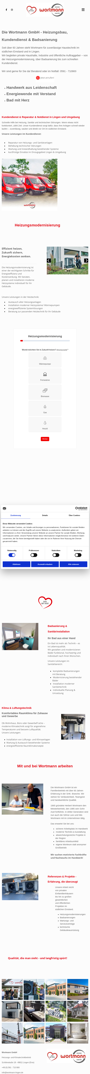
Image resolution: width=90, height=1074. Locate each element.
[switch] (34, 555)
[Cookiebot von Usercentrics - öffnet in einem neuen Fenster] (77, 508)
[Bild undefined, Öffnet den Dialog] (67, 260)
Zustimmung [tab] (15, 515)
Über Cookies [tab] (74, 515)
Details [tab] (45, 515)
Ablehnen (16, 564)
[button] (76, 9)
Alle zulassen (73, 564)
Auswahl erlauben (45, 564)
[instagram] (12, 10)
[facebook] (6, 10)
